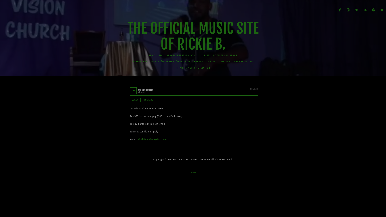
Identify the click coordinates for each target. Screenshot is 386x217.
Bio (161, 55)
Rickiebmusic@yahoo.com (152, 139)
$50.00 (135, 100)
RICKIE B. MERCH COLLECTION (193, 67)
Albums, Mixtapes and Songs (219, 55)
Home (152, 55)
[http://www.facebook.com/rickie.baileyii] (339, 9)
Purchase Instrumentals (182, 55)
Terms (193, 172)
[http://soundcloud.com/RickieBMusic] (365, 9)
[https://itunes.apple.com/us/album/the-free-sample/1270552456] (356, 9)
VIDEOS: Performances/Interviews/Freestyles (161, 61)
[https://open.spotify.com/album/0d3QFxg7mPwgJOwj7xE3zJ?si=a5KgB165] (373, 9)
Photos (198, 61)
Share (150, 100)
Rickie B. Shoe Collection (237, 61)
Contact (212, 61)
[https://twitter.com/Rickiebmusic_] (382, 9)
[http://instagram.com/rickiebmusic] (348, 9)
